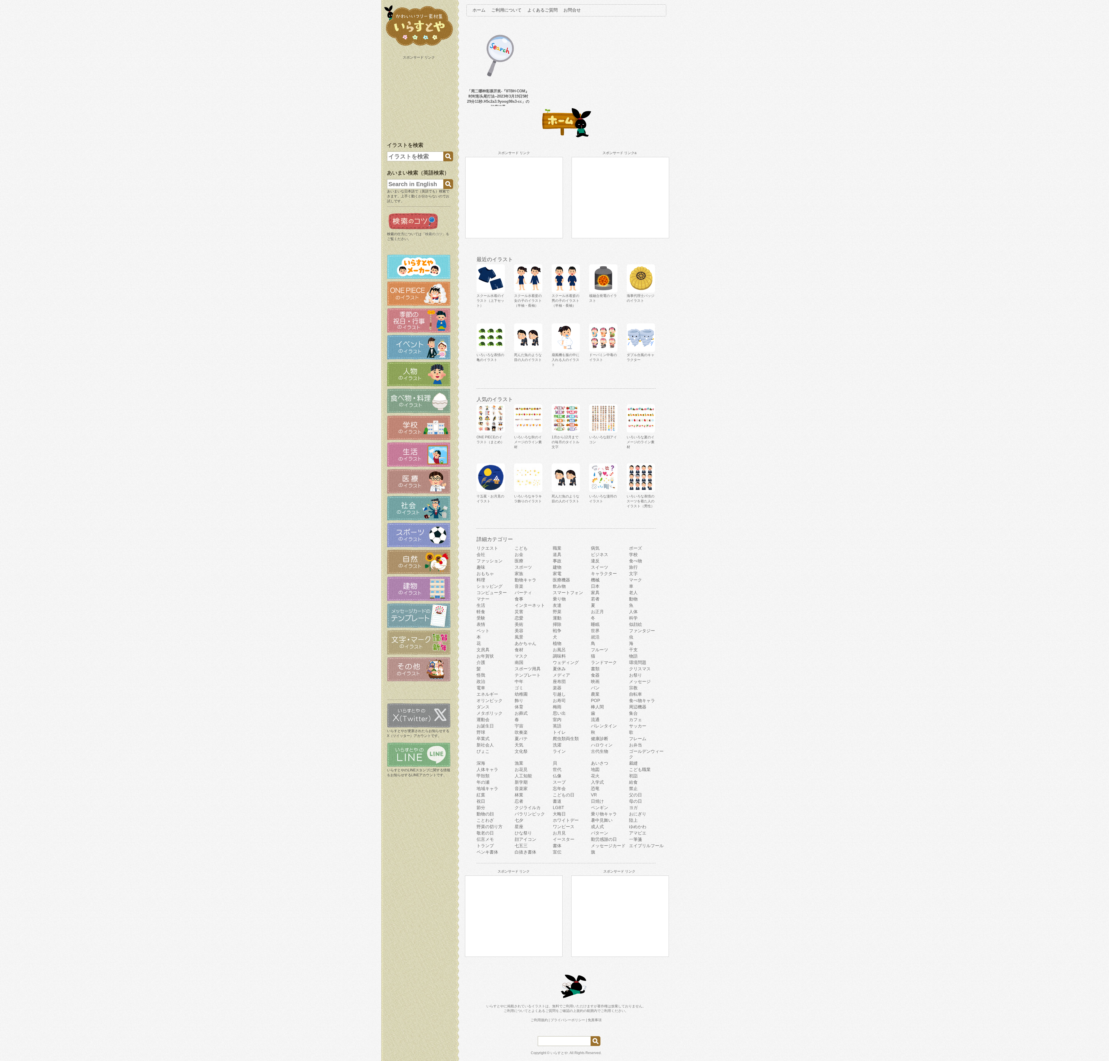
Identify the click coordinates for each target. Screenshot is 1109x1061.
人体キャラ (487, 769)
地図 (595, 769)
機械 (595, 579)
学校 (633, 554)
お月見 (559, 832)
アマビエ (637, 832)
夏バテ (521, 738)
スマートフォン (568, 592)
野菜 (557, 611)
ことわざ (485, 820)
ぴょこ (483, 751)
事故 (557, 560)
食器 (595, 675)
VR (594, 794)
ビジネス (599, 554)
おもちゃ (485, 573)
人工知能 (523, 775)
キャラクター (604, 573)
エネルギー (487, 694)
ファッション (490, 560)
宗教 (633, 687)
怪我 (481, 675)
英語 (557, 725)
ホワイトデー (566, 820)
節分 (481, 807)
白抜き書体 (525, 851)
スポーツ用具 (528, 668)
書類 (595, 668)
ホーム (478, 10)
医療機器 (561, 579)
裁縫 (633, 763)
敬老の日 (485, 832)
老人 (633, 592)
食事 (519, 598)
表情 (481, 624)
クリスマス (640, 668)
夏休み (559, 668)
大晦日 (559, 813)
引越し (559, 694)
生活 (481, 605)
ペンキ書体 (487, 851)
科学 (633, 617)
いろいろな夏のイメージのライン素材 (640, 442)
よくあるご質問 (542, 10)
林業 (519, 794)
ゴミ (519, 687)
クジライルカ (528, 807)
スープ (559, 782)
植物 (557, 643)
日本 (595, 586)
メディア (561, 675)
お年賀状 (485, 656)
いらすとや (559, 1053)
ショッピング (490, 586)
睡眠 (595, 624)
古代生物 (599, 751)
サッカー (637, 725)
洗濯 (557, 744)
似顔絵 (635, 624)
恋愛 (519, 617)
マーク (635, 579)
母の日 (635, 801)
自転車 (635, 694)
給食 (633, 782)
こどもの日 (563, 794)
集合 (633, 713)
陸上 (633, 820)
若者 (595, 598)
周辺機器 (637, 706)
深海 (481, 763)
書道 (557, 801)
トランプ (485, 845)
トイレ (559, 732)
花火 (595, 775)
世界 (595, 630)
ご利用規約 (539, 1020)
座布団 (559, 681)
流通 (595, 719)
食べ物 (635, 560)
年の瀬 (483, 782)
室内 (557, 719)
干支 (633, 649)
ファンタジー (642, 630)
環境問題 (637, 662)
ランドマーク (604, 662)
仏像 (557, 775)
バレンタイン (604, 725)
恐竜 (595, 788)
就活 (595, 637)
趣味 (481, 567)
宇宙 (519, 725)
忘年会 (559, 788)
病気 (595, 548)
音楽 (519, 586)
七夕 (519, 820)
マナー (483, 598)
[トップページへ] (418, 46)
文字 (633, 573)
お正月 (597, 611)
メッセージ (640, 681)
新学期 (521, 782)
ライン (559, 751)
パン (595, 687)
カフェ (635, 719)
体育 (519, 706)
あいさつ (599, 763)
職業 (557, 548)
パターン (599, 832)
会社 (481, 554)
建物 (557, 567)
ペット (483, 630)
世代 (557, 769)
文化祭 (521, 751)
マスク (521, 656)
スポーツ (523, 567)
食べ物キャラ (642, 700)
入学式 (597, 782)
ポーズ (635, 548)
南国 (519, 662)
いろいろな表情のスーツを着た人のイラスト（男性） (640, 501)
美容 (519, 630)
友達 (557, 605)
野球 (481, 732)
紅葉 (481, 794)
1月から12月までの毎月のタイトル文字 (565, 442)
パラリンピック (530, 813)
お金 (519, 554)
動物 (633, 598)
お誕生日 (485, 725)
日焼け (597, 801)
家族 (519, 573)
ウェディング (566, 662)
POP (595, 700)
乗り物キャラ (604, 813)
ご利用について (506, 10)
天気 (519, 744)
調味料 (559, 656)
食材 (519, 649)
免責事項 (595, 1020)
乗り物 (559, 598)
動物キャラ (525, 579)
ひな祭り (523, 832)
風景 (519, 637)
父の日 (635, 794)
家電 (557, 573)
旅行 (633, 567)
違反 (595, 560)
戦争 (557, 630)
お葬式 (521, 713)
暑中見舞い (602, 820)
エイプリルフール (646, 845)
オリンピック (490, 700)
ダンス (483, 706)
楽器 (557, 687)
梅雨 (557, 706)
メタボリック (490, 713)
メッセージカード (608, 845)
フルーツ (599, 649)
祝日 (481, 801)
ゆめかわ (637, 826)
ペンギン (599, 807)
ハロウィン (602, 744)
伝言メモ (485, 839)
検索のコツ (433, 234)
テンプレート (528, 675)
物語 (633, 656)
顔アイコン (525, 839)
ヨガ (633, 807)
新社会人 (485, 744)
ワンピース (563, 826)
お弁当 (635, 744)
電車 (481, 687)
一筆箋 (635, 839)
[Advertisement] (419, 97)
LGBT (558, 807)
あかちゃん (525, 643)
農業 (595, 694)
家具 (595, 592)
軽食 (481, 611)
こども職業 (640, 769)
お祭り (635, 675)
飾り (519, 700)
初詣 (633, 775)
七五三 (521, 845)
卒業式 (483, 738)
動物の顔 (485, 813)
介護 (481, 662)
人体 (633, 611)
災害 (519, 611)
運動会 (483, 719)
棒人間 (597, 706)
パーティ (523, 592)
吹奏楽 (521, 732)
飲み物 (559, 586)
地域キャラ (487, 788)
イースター (563, 839)
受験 (481, 617)
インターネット (530, 605)
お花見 (521, 769)
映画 (595, 681)
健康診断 (599, 738)
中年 (519, 681)
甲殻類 (483, 775)
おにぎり (637, 813)
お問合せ (572, 10)
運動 (557, 617)
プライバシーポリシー (567, 1020)
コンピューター (492, 592)
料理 (481, 579)
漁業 (519, 763)
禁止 (633, 788)
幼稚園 (521, 694)
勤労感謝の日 (604, 839)
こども (521, 548)
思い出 (559, 713)
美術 (519, 624)
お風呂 (559, 649)
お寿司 (559, 700)
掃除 (557, 624)
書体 (557, 845)
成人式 (597, 826)
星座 (519, 826)
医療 (519, 560)
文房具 (483, 649)
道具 (557, 554)
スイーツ (599, 567)
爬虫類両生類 (566, 738)
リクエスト (487, 548)
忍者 (519, 801)
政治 (481, 681)
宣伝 (557, 851)
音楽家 (521, 788)
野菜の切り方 (490, 826)
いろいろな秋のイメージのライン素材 (528, 442)
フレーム (637, 738)
